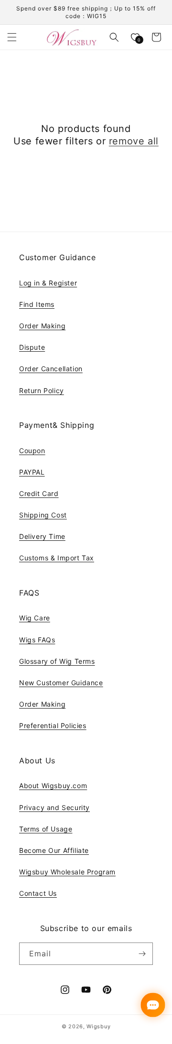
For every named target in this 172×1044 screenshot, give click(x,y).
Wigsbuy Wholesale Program (67, 872)
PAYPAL (32, 472)
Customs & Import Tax (56, 558)
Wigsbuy (98, 1026)
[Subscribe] (141, 954)
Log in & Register (48, 283)
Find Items (36, 304)
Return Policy (41, 390)
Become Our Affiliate (54, 850)
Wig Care (34, 618)
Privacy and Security (54, 807)
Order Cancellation (51, 369)
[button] (11, 37)
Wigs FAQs (37, 640)
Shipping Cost (43, 515)
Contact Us (38, 893)
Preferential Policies (52, 725)
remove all (134, 141)
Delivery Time (42, 536)
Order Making (42, 326)
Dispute (32, 347)
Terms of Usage (45, 829)
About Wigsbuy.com (53, 785)
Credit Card (39, 493)
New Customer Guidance (61, 683)
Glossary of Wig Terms (57, 661)
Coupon (32, 450)
